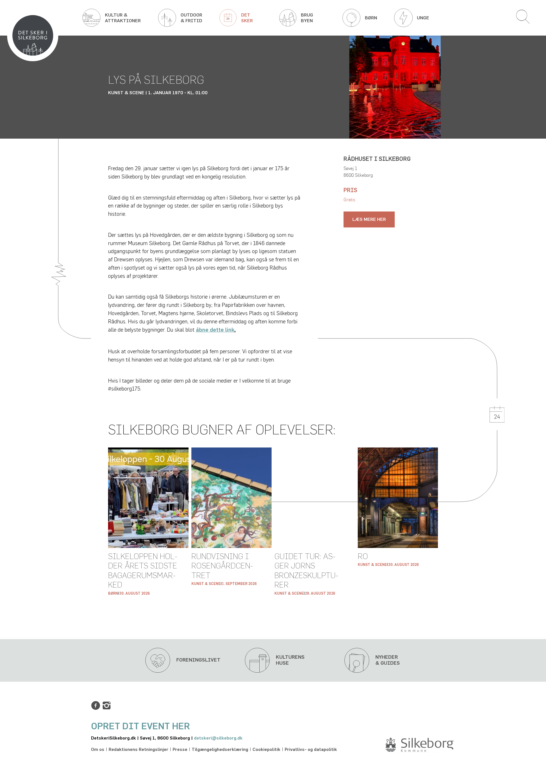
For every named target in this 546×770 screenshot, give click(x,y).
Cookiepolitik (266, 749)
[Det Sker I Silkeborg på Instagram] (106, 705)
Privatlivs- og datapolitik (311, 749)
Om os (97, 749)
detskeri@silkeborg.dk (218, 738)
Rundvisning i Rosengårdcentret (222, 566)
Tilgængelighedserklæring (220, 749)
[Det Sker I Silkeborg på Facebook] (95, 705)
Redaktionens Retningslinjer (138, 749)
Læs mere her (369, 219)
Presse (180, 749)
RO (363, 557)
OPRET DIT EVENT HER (140, 726)
